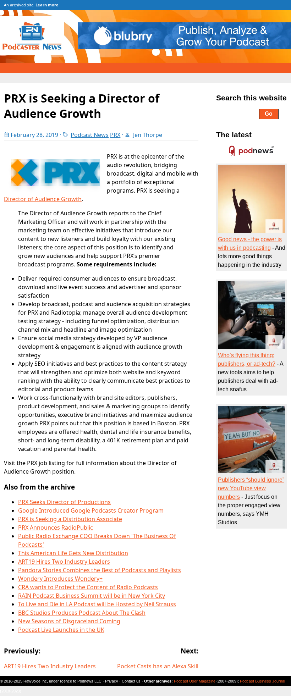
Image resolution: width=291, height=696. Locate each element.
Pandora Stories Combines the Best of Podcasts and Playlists (99, 570)
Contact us (131, 681)
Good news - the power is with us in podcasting (250, 243)
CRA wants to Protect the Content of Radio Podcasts (88, 587)
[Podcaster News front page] (35, 53)
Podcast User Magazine (194, 681)
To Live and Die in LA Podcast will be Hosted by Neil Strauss (97, 604)
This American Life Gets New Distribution (73, 553)
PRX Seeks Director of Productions (64, 502)
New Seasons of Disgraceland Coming (69, 621)
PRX (115, 135)
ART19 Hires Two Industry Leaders (64, 561)
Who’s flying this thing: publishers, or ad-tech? (246, 359)
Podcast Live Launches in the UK (61, 630)
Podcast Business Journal (262, 681)
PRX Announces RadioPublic (55, 527)
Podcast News (90, 135)
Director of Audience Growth (43, 199)
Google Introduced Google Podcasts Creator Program (91, 510)
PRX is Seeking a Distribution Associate (70, 519)
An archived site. (31, 4)
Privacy (111, 681)
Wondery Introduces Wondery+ (60, 578)
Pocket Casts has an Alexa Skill (157, 666)
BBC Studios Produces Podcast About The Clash (82, 613)
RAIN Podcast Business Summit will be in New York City (91, 596)
